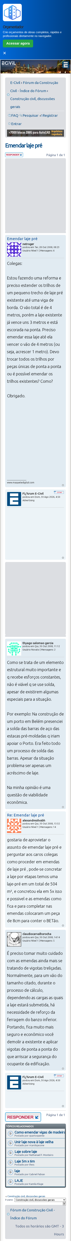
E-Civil (15, 83)
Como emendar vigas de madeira (40, 1132)
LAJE (19, 1180)
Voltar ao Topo (63, 485)
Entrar (16, 124)
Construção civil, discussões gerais (26, 1196)
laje (17, 1171)
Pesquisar (30, 115)
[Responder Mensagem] (14, 156)
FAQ (14, 115)
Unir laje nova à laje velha (34, 1142)
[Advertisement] (35, 194)
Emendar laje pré (23, 145)
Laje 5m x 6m (25, 1161)
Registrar (50, 115)
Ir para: (9, 1199)
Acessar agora (18, 43)
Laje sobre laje (26, 1151)
